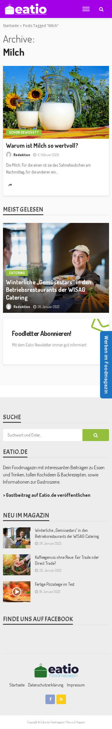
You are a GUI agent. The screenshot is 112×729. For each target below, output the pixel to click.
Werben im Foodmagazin (106, 364)
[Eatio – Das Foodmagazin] (56, 670)
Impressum (76, 684)
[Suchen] (101, 9)
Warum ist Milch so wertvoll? (42, 145)
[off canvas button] (86, 9)
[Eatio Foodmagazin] (25, 9)
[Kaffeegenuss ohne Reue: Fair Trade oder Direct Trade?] (16, 564)
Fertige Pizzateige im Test (54, 584)
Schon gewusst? (24, 132)
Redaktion (21, 155)
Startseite (16, 684)
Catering (17, 273)
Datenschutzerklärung (45, 684)
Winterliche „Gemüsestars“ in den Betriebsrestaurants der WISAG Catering (48, 289)
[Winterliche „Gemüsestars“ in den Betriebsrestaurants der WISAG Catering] (56, 268)
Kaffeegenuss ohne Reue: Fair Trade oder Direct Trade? (67, 560)
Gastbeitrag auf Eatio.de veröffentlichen (48, 495)
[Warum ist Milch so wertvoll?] (56, 102)
